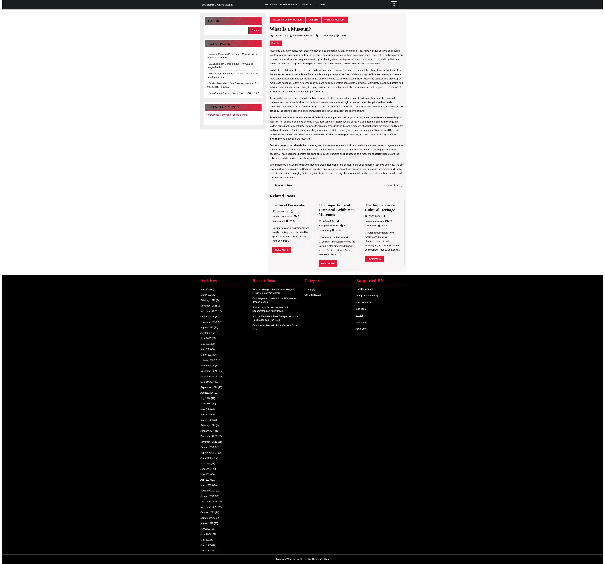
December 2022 (208, 501)
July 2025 (205, 333)
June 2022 (205, 534)
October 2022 (207, 512)
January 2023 (207, 496)
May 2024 (205, 409)
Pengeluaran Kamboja (367, 295)
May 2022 (205, 539)
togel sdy (361, 328)
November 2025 (208, 311)
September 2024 (208, 387)
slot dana (361, 308)
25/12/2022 (282, 211)
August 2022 (206, 523)
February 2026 (207, 300)
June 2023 (205, 469)
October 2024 (207, 381)
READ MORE (283, 250)
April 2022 (205, 545)
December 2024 (208, 371)
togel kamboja (363, 302)
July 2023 (205, 463)
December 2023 (208, 436)
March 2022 (206, 550)
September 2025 (208, 322)
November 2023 (208, 441)
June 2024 (205, 403)
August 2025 (206, 327)
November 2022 (208, 507)
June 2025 (205, 338)
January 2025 (207, 365)
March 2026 (206, 294)
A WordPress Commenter (219, 114)
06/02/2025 (329, 221)
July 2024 (205, 398)
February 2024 (207, 425)
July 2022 (205, 528)
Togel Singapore (364, 289)
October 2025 (207, 316)
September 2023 (208, 452)
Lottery (320, 4)
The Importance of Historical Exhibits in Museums (337, 210)
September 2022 (208, 518)
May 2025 (205, 343)
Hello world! (242, 114)
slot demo (361, 322)
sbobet (359, 315)
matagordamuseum (302, 35)
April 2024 (205, 414)
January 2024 (207, 431)
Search (212, 21)
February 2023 (207, 490)
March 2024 (206, 420)
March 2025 (206, 354)
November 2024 (208, 376)
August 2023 (206, 458)
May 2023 (205, 474)
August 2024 (206, 392)
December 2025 (208, 305)
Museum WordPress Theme (291, 559)
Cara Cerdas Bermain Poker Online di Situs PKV (234, 93)
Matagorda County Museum (217, 4)
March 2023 (206, 485)
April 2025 (205, 349)
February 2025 (207, 360)
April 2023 (205, 479)
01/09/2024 (375, 216)
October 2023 (207, 447)
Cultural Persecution (290, 205)
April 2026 (205, 289)
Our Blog (306, 4)
